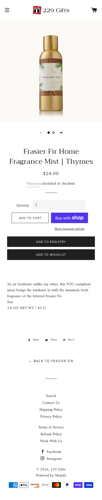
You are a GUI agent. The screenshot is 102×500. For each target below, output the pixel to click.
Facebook (53, 452)
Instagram (53, 458)
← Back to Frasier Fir (51, 361)
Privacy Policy (51, 416)
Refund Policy (51, 434)
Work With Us (51, 441)
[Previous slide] (41, 132)
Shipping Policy (51, 409)
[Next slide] (61, 132)
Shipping (33, 183)
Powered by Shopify (51, 475)
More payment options (69, 229)
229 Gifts (58, 469)
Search (51, 396)
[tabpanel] (51, 70)
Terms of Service (51, 427)
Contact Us (51, 403)
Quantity (22, 206)
